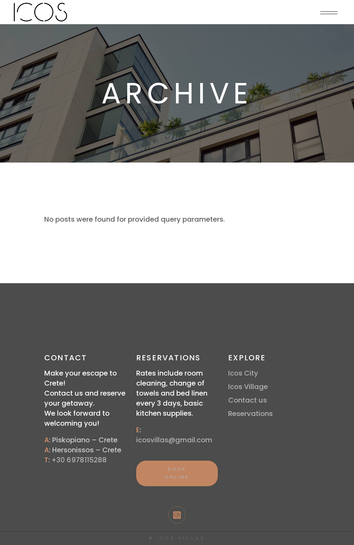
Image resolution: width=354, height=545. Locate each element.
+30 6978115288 (79, 460)
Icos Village (248, 386)
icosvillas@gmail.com (174, 440)
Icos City (243, 373)
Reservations (250, 413)
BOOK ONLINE (177, 473)
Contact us (247, 400)
